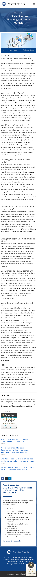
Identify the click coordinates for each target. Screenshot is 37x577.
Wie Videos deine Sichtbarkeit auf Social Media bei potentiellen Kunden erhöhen (18, 460)
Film (22, 13)
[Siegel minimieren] (35, 565)
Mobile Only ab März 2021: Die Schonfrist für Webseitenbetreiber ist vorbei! (18, 468)
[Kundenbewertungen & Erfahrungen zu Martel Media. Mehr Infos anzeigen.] (9, 418)
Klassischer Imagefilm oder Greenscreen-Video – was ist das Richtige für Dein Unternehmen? (15, 450)
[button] (30, 4)
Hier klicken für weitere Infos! (12, 541)
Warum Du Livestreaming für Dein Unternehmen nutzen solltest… (15, 440)
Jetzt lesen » (3, 443)
